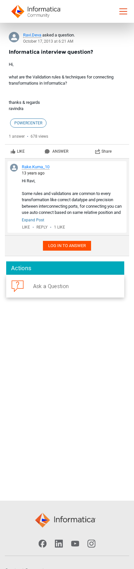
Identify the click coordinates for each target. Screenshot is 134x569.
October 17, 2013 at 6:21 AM (48, 41)
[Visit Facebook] (42, 543)
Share (106, 151)
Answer (60, 151)
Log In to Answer (67, 245)
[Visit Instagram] (91, 543)
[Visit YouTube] (75, 543)
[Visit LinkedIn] (59, 543)
